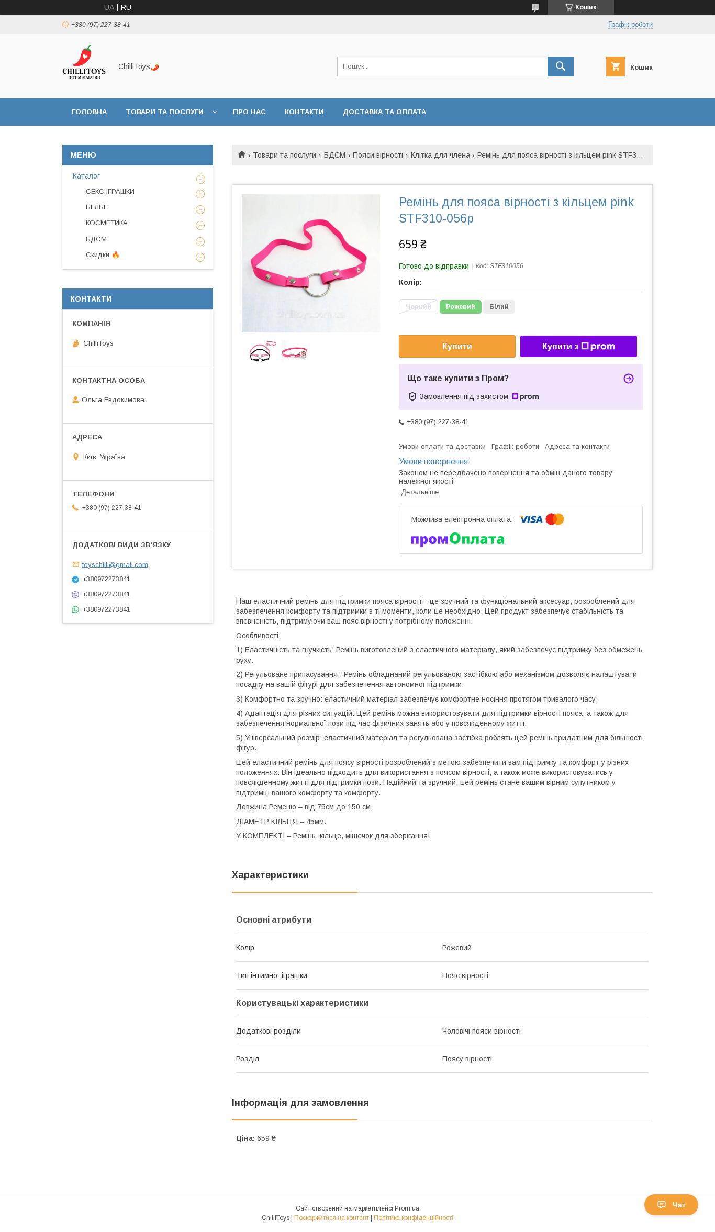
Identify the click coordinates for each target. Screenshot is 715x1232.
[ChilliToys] (84, 85)
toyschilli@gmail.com (115, 564)
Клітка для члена (440, 155)
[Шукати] (561, 66)
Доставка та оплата (384, 112)
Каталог (86, 176)
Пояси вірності (378, 155)
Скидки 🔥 (103, 255)
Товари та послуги (165, 112)
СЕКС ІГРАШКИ (110, 191)
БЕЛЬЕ (97, 207)
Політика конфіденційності (413, 1218)
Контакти (304, 112)
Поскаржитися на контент (331, 1218)
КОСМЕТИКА (107, 223)
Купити (457, 346)
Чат (679, 1205)
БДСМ (334, 155)
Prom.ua (407, 1208)
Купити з (560, 346)
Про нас (249, 112)
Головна (89, 112)
